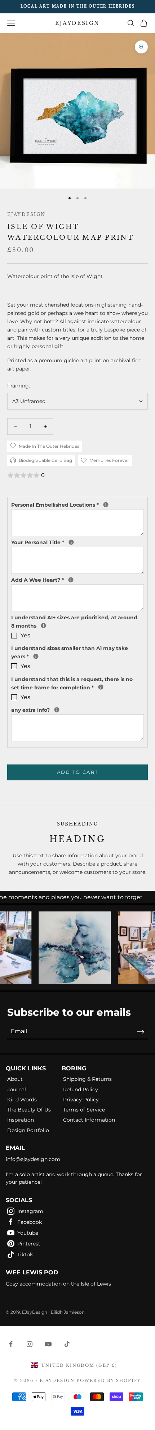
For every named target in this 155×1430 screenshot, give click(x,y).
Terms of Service (84, 1109)
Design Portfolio (28, 1130)
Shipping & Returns (87, 1079)
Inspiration (20, 1120)
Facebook (29, 1222)
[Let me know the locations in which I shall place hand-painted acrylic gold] (105, 504)
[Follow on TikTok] (67, 1344)
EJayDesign (26, 214)
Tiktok (25, 1254)
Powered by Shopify (108, 1380)
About (15, 1079)
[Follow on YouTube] (48, 1344)
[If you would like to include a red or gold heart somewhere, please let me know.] (71, 579)
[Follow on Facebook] (10, 1344)
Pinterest (28, 1243)
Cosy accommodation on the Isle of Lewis (58, 1283)
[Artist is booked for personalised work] (36, 656)
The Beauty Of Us (29, 1109)
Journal (16, 1089)
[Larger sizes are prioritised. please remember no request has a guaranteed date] (43, 625)
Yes (25, 635)
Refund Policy (80, 1089)
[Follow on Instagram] (29, 1344)
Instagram (30, 1211)
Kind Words (22, 1099)
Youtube (27, 1233)
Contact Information (89, 1120)
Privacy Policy (81, 1099)
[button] (77, 475)
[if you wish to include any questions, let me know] (56, 709)
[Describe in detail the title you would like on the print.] (71, 542)
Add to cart (77, 772)
